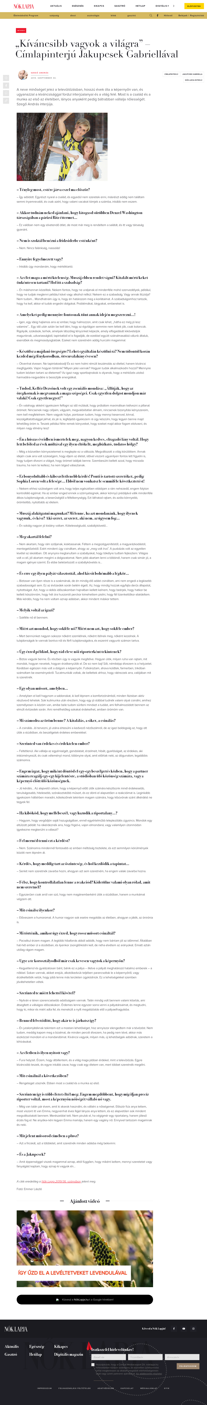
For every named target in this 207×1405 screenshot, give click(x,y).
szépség (54, 15)
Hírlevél (168, 15)
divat (73, 15)
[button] (174, 6)
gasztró (131, 15)
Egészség (78, 6)
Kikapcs (99, 6)
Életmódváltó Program (26, 15)
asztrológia (93, 15)
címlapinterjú (171, 74)
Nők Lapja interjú (193, 80)
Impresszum (44, 1388)
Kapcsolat (127, 1388)
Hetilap (140, 6)
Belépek (183, 15)
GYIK (167, 1388)
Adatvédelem (106, 1388)
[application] (85, 1248)
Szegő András (39, 73)
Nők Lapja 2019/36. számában (61, 1181)
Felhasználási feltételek (74, 1388)
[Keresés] (151, 15)
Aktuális (56, 6)
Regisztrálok (197, 15)
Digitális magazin (167, 6)
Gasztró (119, 6)
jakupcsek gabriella (192, 74)
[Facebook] (157, 15)
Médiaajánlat (148, 1388)
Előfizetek (194, 6)
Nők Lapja (23, 6)
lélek (113, 15)
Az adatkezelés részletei (149, 1373)
